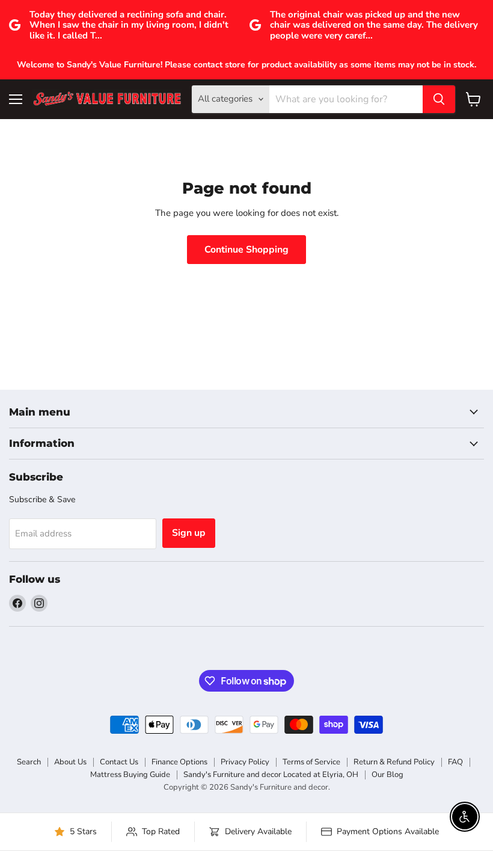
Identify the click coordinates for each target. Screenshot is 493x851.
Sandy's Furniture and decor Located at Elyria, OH (270, 774)
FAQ (455, 762)
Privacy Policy (245, 762)
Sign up (189, 532)
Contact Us (119, 762)
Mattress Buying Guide (130, 774)
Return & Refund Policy (394, 762)
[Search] (439, 99)
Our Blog (387, 774)
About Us (70, 762)
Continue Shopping (246, 249)
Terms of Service (311, 762)
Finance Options (179, 762)
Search (29, 762)
